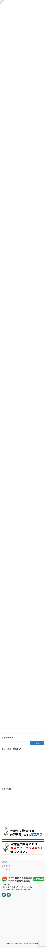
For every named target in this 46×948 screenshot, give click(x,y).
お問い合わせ (6, 866)
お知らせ (5, 862)
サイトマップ (6, 870)
